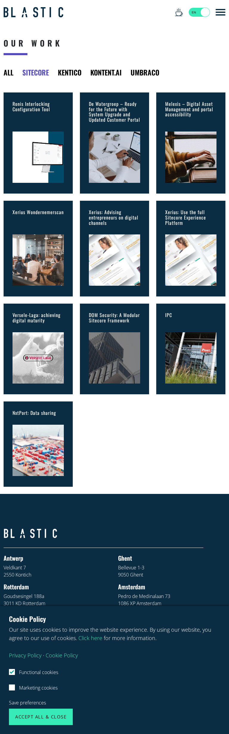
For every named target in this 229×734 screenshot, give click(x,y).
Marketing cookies (38, 687)
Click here (90, 638)
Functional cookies (38, 672)
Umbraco (145, 72)
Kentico (69, 72)
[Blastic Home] (33, 12)
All (8, 72)
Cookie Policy (62, 655)
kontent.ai (106, 72)
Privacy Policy (25, 655)
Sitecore (35, 72)
